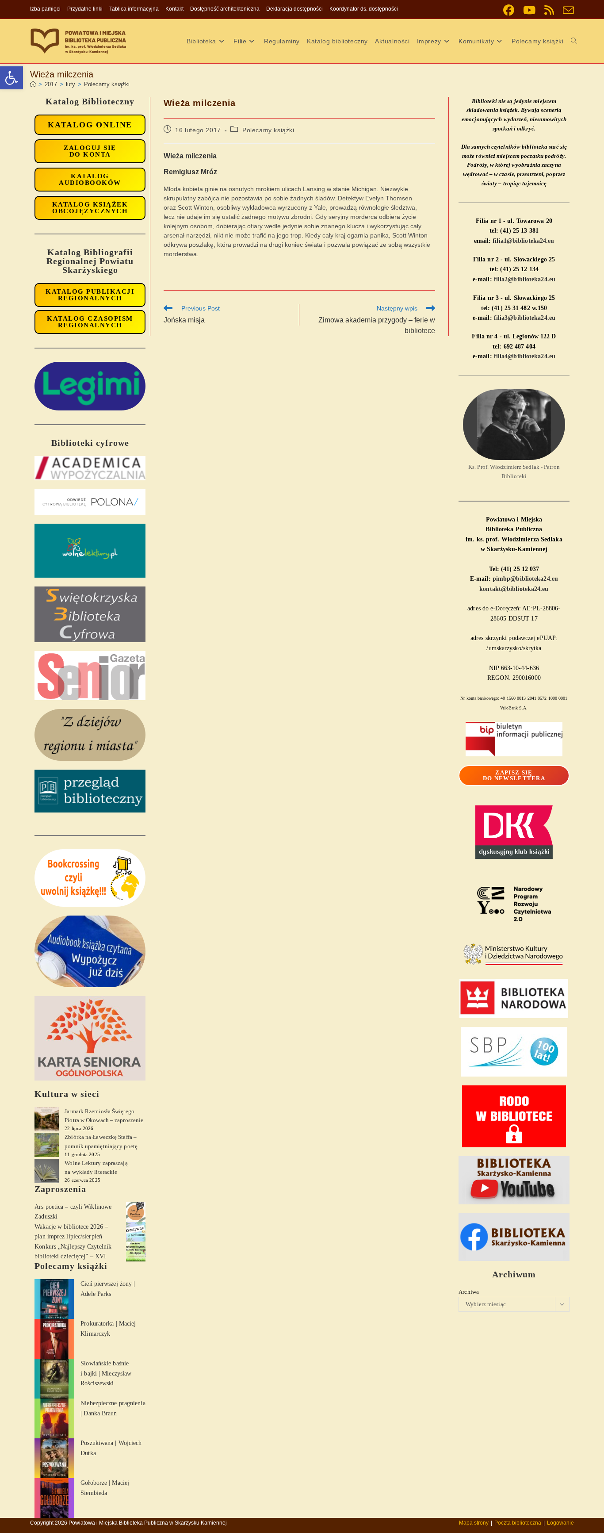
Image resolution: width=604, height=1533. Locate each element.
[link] (11, 77)
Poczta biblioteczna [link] (517, 1523)
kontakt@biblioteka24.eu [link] (513, 589)
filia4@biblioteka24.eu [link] (524, 356)
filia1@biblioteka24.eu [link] (523, 241)
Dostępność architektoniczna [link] (225, 9)
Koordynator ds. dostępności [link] (363, 9)
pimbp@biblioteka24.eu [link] (525, 578)
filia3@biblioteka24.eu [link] (524, 317)
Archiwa (469, 1291)
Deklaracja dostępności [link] (294, 9)
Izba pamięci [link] (45, 9)
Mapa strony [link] (474, 1523)
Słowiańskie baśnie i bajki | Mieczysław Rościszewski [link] (105, 1373)
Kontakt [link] (174, 9)
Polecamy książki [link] (107, 84)
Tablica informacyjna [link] (134, 9)
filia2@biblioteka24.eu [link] (524, 279)
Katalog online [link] (90, 124)
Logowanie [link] (560, 1523)
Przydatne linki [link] (85, 9)
